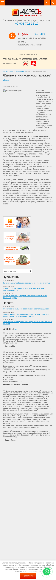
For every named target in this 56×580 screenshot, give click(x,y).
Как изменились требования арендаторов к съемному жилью (26, 283)
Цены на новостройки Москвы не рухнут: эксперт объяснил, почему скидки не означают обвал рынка (26, 315)
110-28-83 (31, 34)
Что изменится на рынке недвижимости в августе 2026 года (26, 309)
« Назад (6, 80)
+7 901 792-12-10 (26, 23)
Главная (5, 71)
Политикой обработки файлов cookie (28, 571)
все (16, 329)
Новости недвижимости (18, 71)
